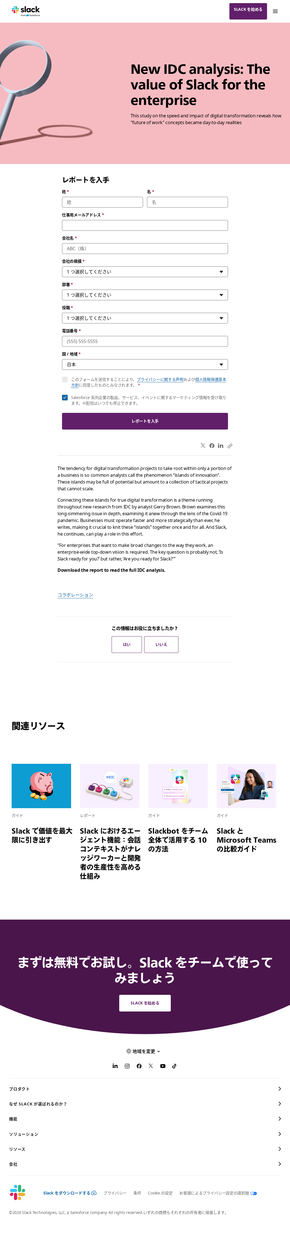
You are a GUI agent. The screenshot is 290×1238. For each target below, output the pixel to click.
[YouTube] (162, 1067)
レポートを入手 (145, 421)
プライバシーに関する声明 (160, 379)
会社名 (69, 238)
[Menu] (275, 11)
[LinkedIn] (220, 445)
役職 (67, 307)
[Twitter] (203, 445)
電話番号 (71, 330)
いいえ (161, 644)
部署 (67, 284)
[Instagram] (127, 1067)
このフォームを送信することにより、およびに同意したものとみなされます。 (148, 382)
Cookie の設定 (160, 1193)
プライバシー (115, 1193)
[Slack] (26, 11)
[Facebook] (211, 445)
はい (127, 644)
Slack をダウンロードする (66, 1193)
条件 (137, 1193)
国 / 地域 (71, 354)
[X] (150, 1067)
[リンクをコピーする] (229, 445)
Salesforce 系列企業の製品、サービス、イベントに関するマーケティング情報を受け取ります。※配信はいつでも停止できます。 (148, 400)
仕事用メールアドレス (83, 214)
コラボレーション (75, 595)
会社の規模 (73, 261)
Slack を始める (248, 9)
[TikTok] (174, 1067)
